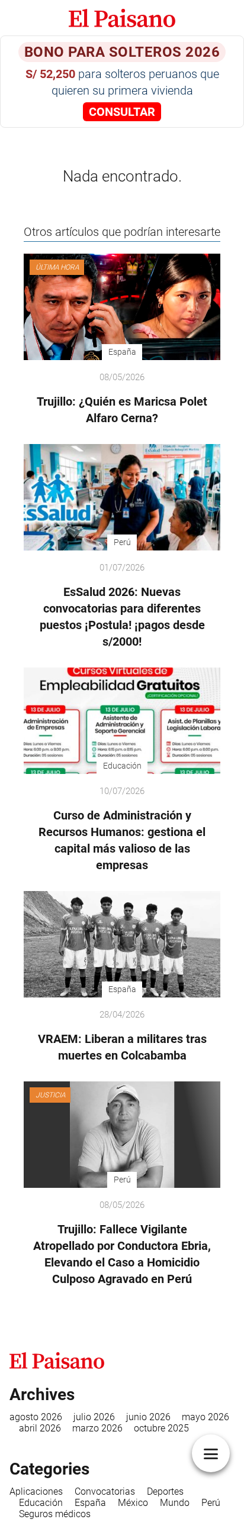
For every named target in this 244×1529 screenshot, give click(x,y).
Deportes (165, 1491)
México (133, 1502)
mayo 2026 (205, 1417)
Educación (41, 1502)
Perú (210, 1502)
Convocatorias (105, 1491)
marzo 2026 (97, 1428)
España (90, 1502)
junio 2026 (148, 1417)
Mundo (175, 1502)
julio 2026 (94, 1417)
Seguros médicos (55, 1514)
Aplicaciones (36, 1491)
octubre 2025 (161, 1428)
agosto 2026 (35, 1417)
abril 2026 (40, 1428)
